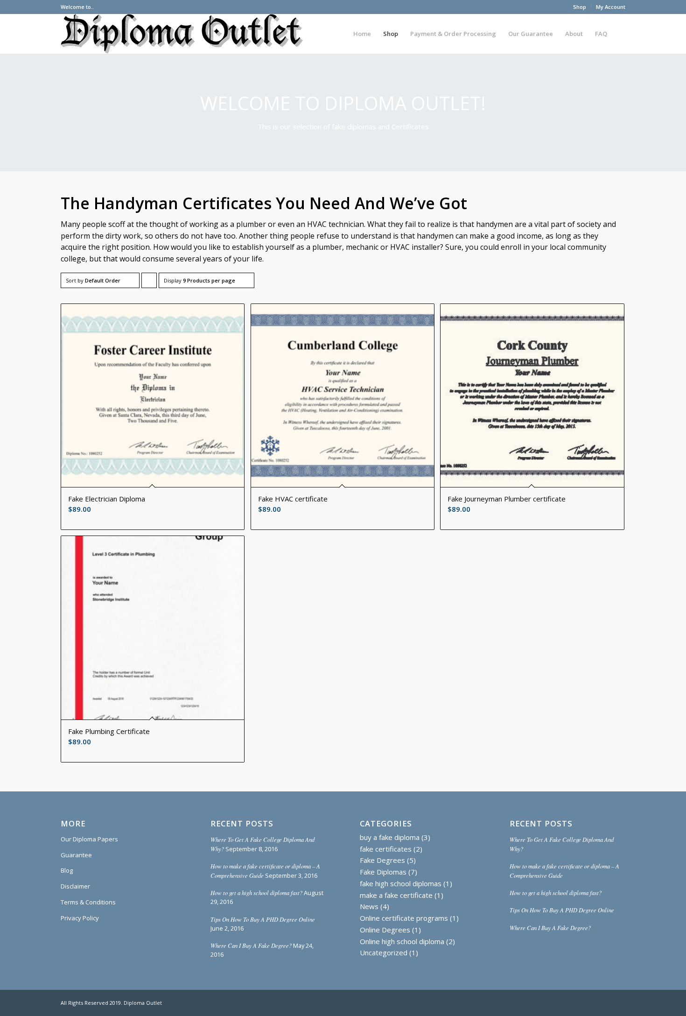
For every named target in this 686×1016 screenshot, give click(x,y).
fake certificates (386, 849)
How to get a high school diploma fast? (256, 892)
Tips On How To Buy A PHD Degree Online (262, 919)
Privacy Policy (80, 918)
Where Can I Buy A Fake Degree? (251, 945)
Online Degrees (385, 929)
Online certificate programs (404, 918)
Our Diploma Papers (89, 839)
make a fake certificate (396, 895)
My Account (610, 6)
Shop (579, 6)
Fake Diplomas (383, 871)
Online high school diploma (402, 941)
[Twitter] (618, 1002)
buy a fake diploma (390, 837)
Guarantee (76, 855)
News (369, 906)
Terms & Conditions (88, 902)
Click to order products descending (149, 282)
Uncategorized (383, 952)
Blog (67, 870)
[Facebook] (604, 1002)
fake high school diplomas (400, 883)
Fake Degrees (382, 860)
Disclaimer (75, 886)
